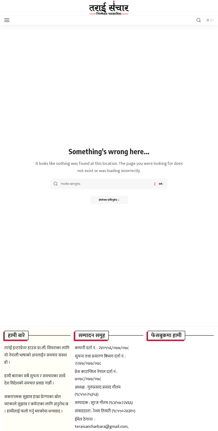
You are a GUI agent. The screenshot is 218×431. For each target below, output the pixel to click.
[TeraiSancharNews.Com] (109, 7)
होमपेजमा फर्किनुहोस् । (109, 199)
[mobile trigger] (7, 20)
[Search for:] (106, 184)
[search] (198, 20)
